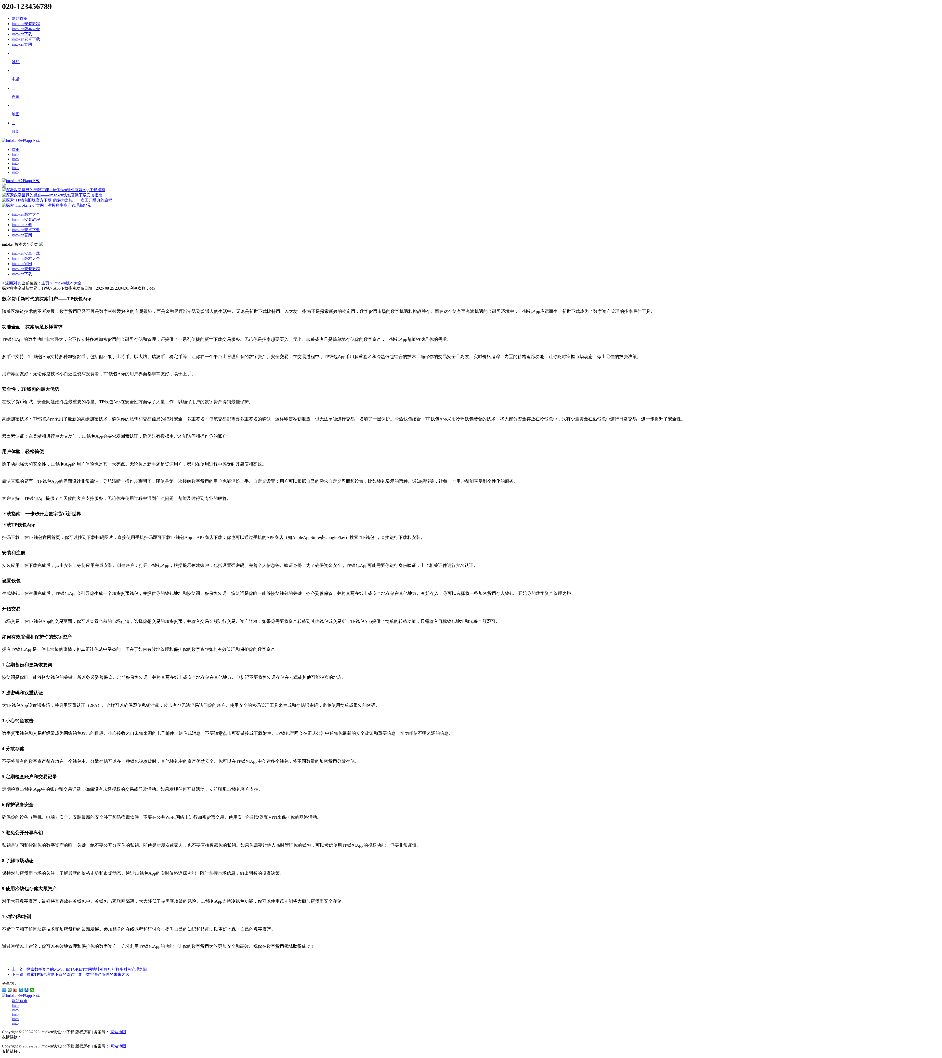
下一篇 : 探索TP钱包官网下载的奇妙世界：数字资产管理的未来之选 (70, 974)
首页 (16, 149)
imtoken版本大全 (26, 29)
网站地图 (118, 1032)
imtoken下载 (22, 34)
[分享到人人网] (27, 990)
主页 (45, 283)
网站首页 (19, 18)
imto (15, 154)
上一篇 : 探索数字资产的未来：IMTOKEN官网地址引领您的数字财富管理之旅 (79, 969)
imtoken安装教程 (26, 24)
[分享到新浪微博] (15, 990)
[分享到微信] (32, 990)
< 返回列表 (11, 283)
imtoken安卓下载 (26, 39)
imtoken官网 (22, 44)
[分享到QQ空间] (10, 990)
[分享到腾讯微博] (21, 990)
